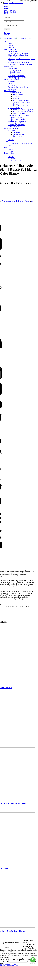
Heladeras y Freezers (23, 201)
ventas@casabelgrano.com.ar (13, 3)
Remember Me (11, 25)
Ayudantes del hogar (8, 201)
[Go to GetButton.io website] (33, 964)
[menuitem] (21, 6)
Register (7, 33)
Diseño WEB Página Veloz (9, 965)
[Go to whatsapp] (33, 959)
